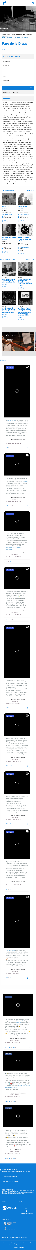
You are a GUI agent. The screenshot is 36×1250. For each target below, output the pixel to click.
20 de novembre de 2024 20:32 (13, 885)
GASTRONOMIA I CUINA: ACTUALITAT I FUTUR (25, 239)
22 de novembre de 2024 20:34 (13, 819)
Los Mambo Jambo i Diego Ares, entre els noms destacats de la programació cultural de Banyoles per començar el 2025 (25, 311)
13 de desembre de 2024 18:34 (13, 501)
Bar (3, 72)
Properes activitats (8, 190)
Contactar (5, 1237)
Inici (3, 36)
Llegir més (21, 1247)
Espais (6, 36)
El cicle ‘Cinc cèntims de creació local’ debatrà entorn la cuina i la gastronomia (25, 281)
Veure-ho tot (30, 190)
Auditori (4, 69)
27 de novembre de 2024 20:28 (13, 761)
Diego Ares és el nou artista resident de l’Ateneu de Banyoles (8, 280)
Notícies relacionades (8, 260)
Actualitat (5, 28)
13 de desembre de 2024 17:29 (12, 1042)
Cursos (4, 76)
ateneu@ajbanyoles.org (10, 1176)
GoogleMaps (19, 1171)
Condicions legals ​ (14, 1237)
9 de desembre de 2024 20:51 (13, 703)
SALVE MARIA (22, 207)
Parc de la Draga (6, 39)
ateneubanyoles (14, 441)
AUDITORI (4, 284)
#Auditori (25, 481)
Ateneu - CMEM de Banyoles (18, 1038)
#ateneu (20, 547)
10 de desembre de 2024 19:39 (12, 1153)
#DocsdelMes (11, 420)
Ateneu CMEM (6, 65)
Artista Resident (6, 61)
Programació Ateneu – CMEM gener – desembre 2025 (15, 37)
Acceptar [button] (15, 1247)
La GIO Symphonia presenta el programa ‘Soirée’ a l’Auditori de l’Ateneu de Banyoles (9, 310)
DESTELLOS (5, 207)
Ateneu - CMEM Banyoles (18, 439)
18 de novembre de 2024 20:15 (13, 973)
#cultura (8, 547)
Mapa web (24, 1237)
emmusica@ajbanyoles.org (11, 1181)
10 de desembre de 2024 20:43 (13, 614)
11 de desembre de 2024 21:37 (13, 556)
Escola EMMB (6, 80)
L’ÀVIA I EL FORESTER (9, 238)
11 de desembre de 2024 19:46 (12, 1096)
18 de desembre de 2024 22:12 (13, 443)
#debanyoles (24, 480)
